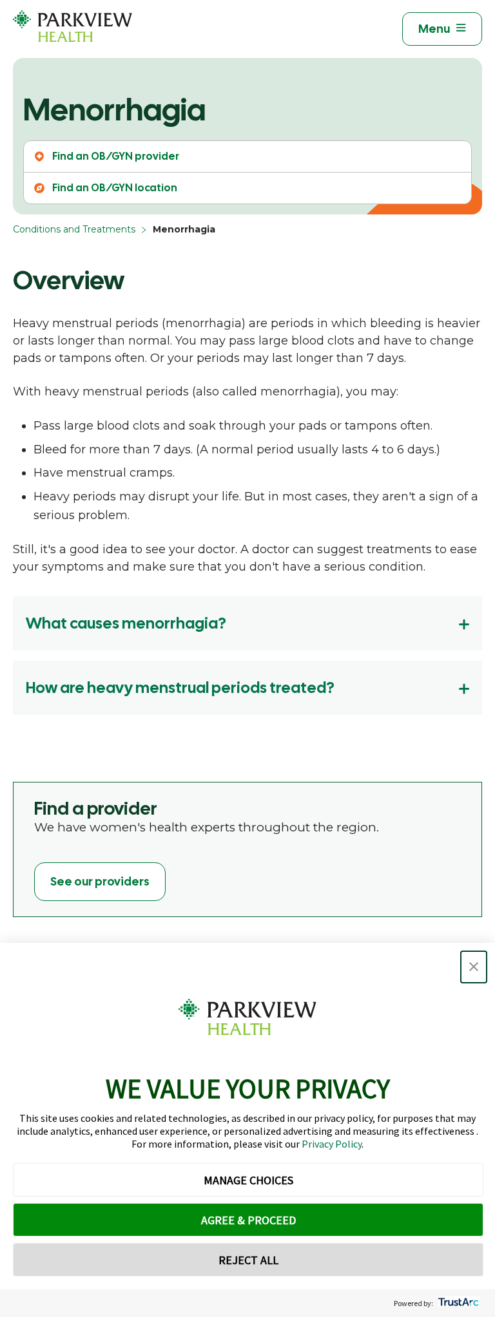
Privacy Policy (332, 1143)
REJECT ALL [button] (248, 1260)
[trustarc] (457, 1303)
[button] (474, 967)
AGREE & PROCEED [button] (248, 1220)
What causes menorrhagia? (126, 623)
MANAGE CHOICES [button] (248, 1180)
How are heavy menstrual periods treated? (180, 687)
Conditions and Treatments (74, 229)
